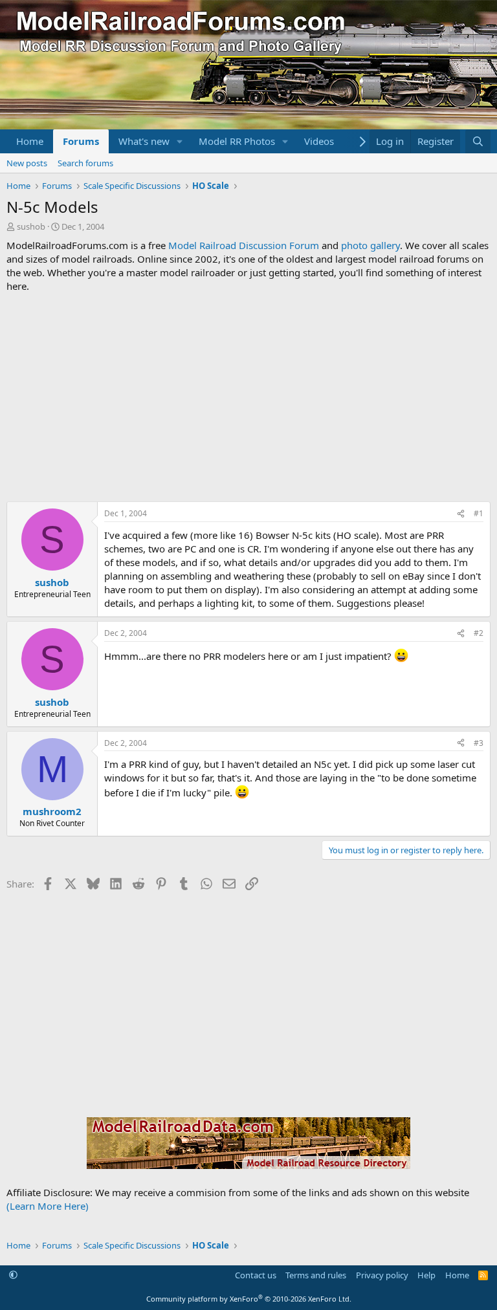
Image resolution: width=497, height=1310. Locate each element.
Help (426, 1275)
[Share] (460, 514)
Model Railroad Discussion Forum (243, 245)
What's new (144, 141)
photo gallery (370, 245)
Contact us (255, 1275)
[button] (180, 141)
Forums (81, 141)
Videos (319, 141)
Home (29, 141)
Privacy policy (382, 1275)
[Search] (478, 141)
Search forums (85, 163)
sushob (31, 226)
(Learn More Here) (47, 1205)
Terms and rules (315, 1275)
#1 (478, 513)
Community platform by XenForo (248, 1299)
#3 (478, 742)
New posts (26, 163)
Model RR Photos (237, 141)
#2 (478, 633)
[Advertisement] (248, 397)
